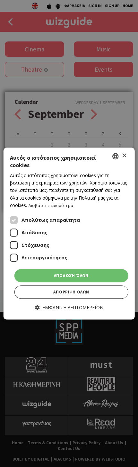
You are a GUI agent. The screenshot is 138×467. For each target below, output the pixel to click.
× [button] (124, 155)
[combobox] (115, 156)
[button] (69, 308)
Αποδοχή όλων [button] (71, 275)
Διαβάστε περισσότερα (50, 205)
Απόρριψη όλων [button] (71, 292)
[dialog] (69, 233)
